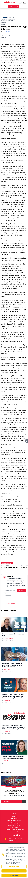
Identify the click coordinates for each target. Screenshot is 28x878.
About (14, 813)
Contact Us (14, 816)
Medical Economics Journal (8, 19)
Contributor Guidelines (14, 825)
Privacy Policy (14, 827)
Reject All (14, 871)
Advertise (14, 815)
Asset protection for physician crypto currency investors (10, 568)
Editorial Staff (14, 818)
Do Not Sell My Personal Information (14, 829)
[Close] (26, 845)
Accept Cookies (14, 875)
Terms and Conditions (14, 824)
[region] (14, 860)
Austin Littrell (7, 700)
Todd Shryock (7, 669)
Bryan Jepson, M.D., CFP (10, 638)
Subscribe (20, 590)
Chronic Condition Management (10, 603)
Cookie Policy (13, 863)
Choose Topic (12, 6)
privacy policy (8, 595)
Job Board (14, 822)
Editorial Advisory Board (14, 820)
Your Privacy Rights (14, 831)
